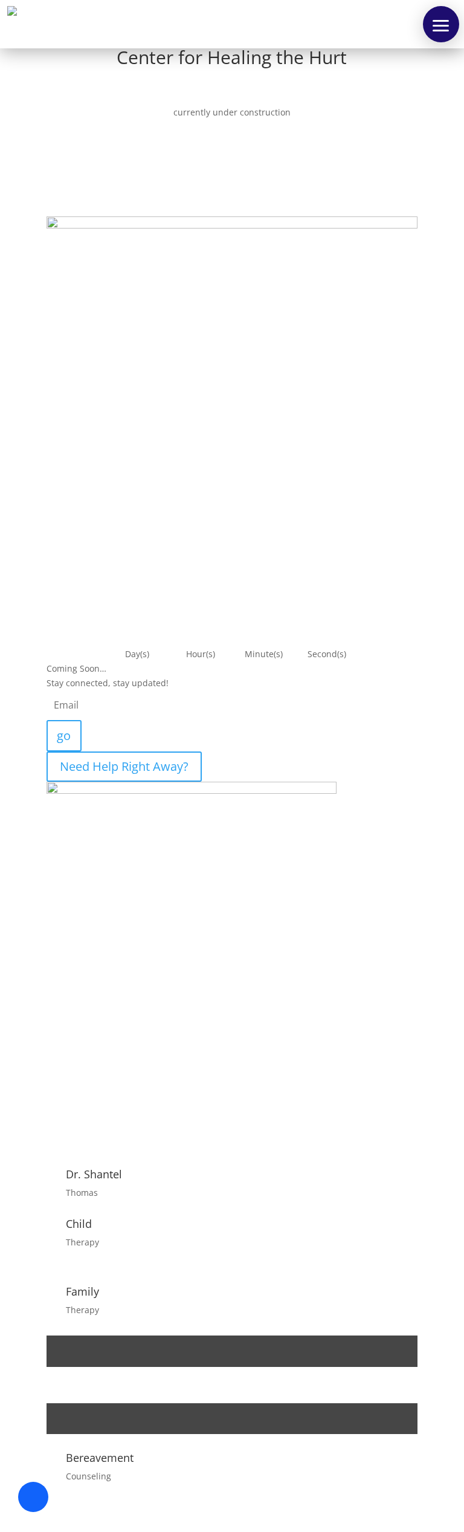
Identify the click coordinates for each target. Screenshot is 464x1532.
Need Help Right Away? (124, 766)
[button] (441, 24)
